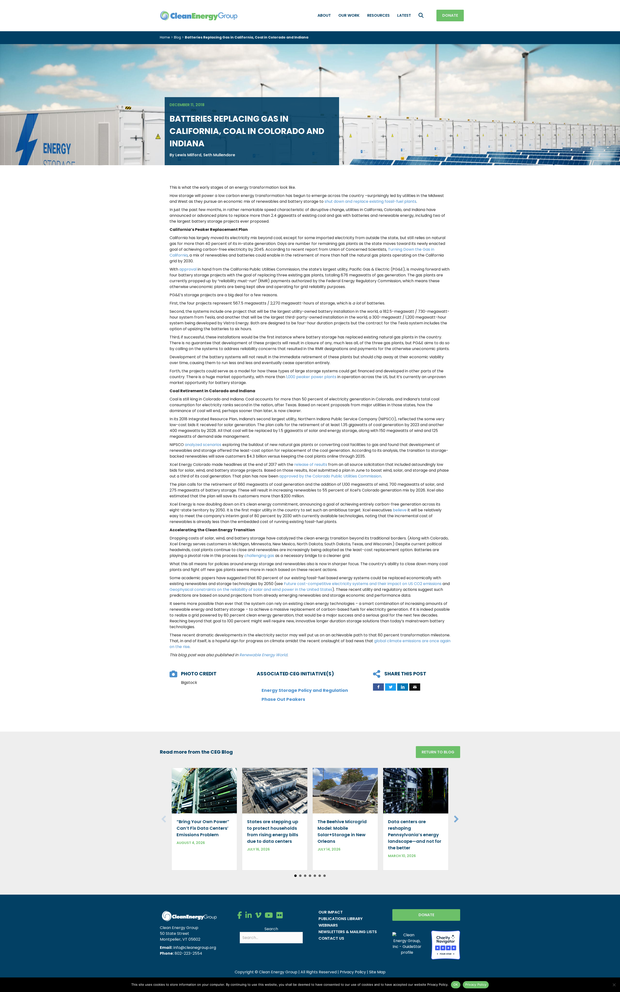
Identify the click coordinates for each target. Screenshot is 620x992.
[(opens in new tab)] (445, 944)
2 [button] (300, 876)
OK (455, 984)
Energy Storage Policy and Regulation (305, 690)
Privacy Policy (353, 972)
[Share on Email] (414, 687)
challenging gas (259, 555)
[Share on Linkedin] (402, 687)
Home (165, 37)
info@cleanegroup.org (194, 947)
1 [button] (295, 876)
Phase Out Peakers (283, 699)
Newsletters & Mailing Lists (347, 932)
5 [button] (315, 876)
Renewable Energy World (263, 655)
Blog (177, 37)
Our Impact (330, 912)
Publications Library (340, 919)
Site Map (377, 972)
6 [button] (319, 876)
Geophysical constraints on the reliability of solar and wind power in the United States (251, 589)
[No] (614, 984)
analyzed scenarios (203, 444)
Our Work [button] (349, 15)
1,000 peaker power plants (311, 377)
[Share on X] (390, 687)
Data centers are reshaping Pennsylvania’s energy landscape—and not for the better (414, 835)
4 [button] (310, 876)
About (324, 15)
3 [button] (305, 876)
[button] (422, 15)
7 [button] (324, 876)
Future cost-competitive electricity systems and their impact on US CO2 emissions (363, 583)
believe (400, 510)
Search (271, 929)
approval (188, 269)
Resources (378, 15)
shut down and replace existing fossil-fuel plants (370, 201)
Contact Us (331, 938)
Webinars (328, 925)
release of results (310, 464)
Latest (404, 15)
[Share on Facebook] (378, 687)
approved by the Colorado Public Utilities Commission (330, 476)
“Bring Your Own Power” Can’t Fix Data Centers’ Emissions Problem (203, 828)
